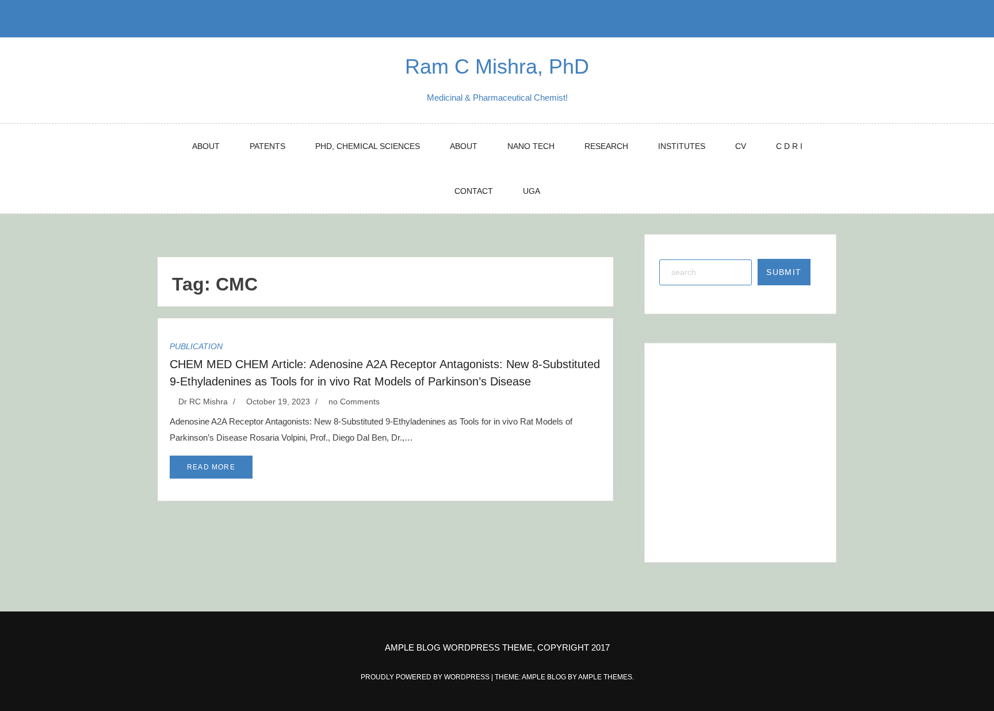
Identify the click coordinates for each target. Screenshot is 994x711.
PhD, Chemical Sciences (367, 146)
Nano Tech (531, 146)
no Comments (353, 401)
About (206, 146)
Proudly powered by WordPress (426, 677)
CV (740, 146)
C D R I (789, 146)
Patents (267, 146)
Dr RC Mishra (203, 401)
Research (606, 146)
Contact (473, 191)
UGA (531, 191)
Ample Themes (605, 677)
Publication (196, 346)
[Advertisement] (742, 439)
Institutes (681, 146)
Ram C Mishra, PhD (497, 66)
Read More (211, 467)
